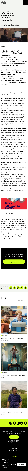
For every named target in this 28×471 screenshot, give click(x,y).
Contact (14, 456)
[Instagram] (10, 287)
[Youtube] (21, 287)
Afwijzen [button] (13, 464)
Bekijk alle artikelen (20, 300)
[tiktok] (25, 423)
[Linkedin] (18, 287)
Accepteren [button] (21, 464)
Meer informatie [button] (6, 468)
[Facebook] (14, 287)
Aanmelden (14, 437)
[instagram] (10, 423)
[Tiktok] (25, 287)
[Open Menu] (25, 2)
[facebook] (14, 423)
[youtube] (21, 423)
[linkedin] (18, 423)
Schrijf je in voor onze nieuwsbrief (13, 261)
